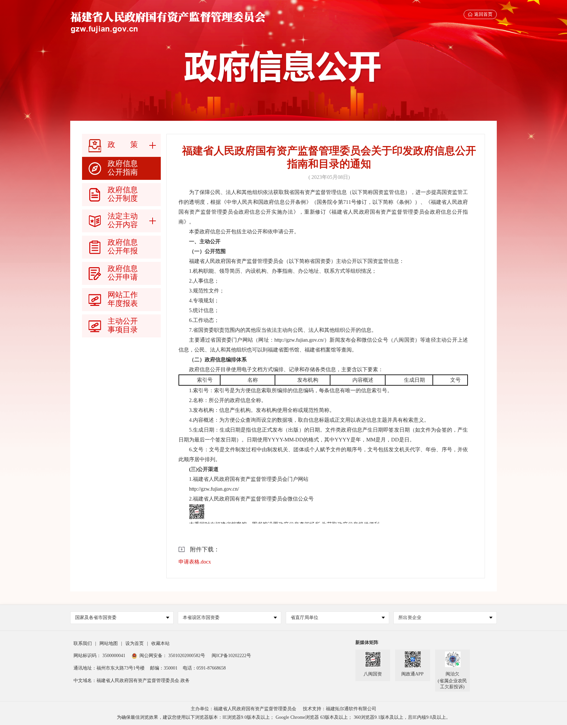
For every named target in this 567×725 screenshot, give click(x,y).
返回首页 (483, 14)
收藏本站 (160, 643)
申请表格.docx (194, 562)
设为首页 (134, 643)
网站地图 (108, 643)
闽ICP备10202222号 (231, 655)
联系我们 (83, 643)
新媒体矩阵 (366, 642)
